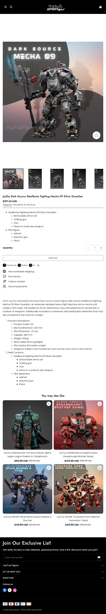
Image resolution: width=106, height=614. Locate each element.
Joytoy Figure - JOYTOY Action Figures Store (25, 610)
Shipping (7, 204)
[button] (5, 7)
